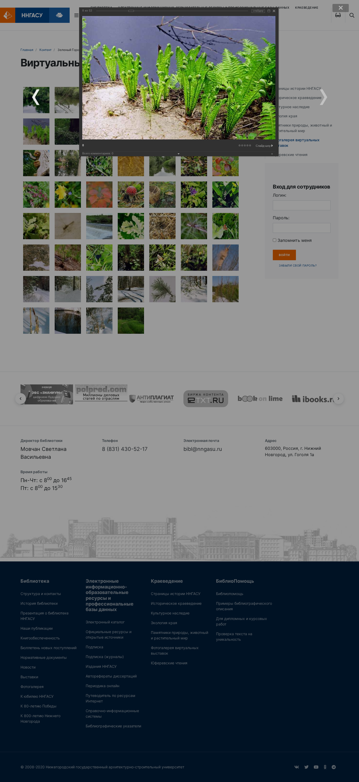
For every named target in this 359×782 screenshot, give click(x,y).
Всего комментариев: (97, 153)
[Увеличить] (268, 10)
